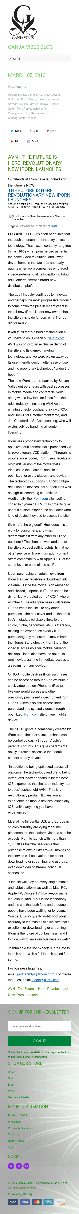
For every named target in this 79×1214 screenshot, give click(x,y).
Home (11, 1072)
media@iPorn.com (45, 979)
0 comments (17, 86)
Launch (23, 104)
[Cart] (67, 8)
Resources (37, 113)
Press (11, 1091)
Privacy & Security (19, 1128)
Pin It (53, 130)
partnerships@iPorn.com (35, 974)
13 (13, 227)
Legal (11, 1147)
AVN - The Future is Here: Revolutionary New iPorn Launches (35, 163)
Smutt (22, 118)
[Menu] (58, 8)
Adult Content (28, 95)
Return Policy (16, 1141)
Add (17, 141)
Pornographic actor (35, 108)
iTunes (41, 99)
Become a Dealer (18, 1097)
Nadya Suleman (49, 104)
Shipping (13, 1134)
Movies (33, 104)
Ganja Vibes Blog (30, 47)
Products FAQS (17, 1115)
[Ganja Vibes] (25, 22)
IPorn (31, 99)
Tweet (18, 130)
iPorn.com (56, 338)
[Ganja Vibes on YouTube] (19, 1166)
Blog (10, 1084)
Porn (19, 108)
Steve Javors (50, 225)
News (11, 108)
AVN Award (53, 95)
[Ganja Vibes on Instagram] (27, 1166)
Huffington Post (17, 99)
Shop (11, 1078)
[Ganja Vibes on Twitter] (12, 1166)
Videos (32, 118)
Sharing (12, 118)
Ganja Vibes (25, 1183)
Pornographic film (18, 113)
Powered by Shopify (20, 1194)
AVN (41, 95)
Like (35, 130)
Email (34, 141)
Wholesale (14, 1122)
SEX (48, 113)
